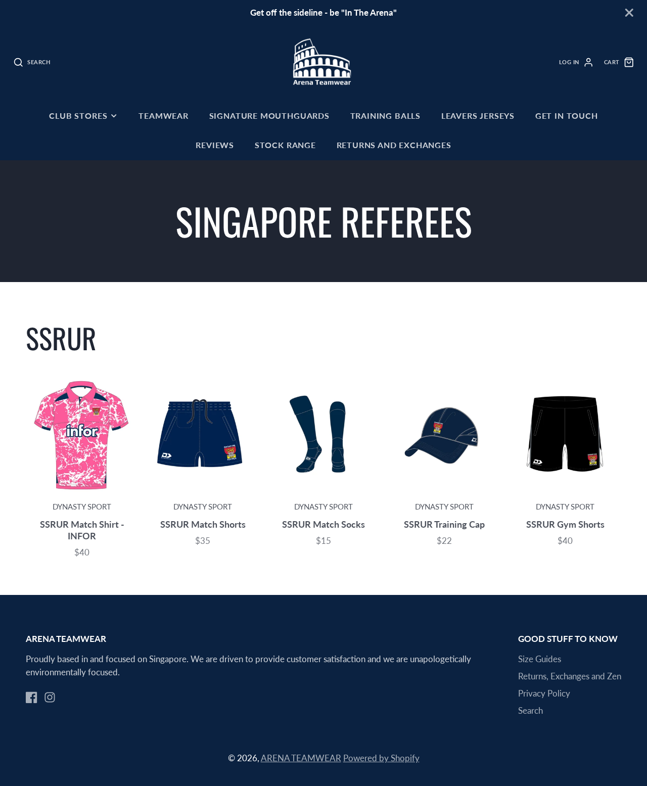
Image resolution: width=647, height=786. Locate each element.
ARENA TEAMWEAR (301, 758)
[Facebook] (31, 697)
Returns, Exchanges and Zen (569, 676)
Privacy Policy (544, 693)
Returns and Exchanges (394, 145)
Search (530, 710)
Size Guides (539, 659)
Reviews (215, 145)
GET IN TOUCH (566, 115)
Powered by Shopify (381, 758)
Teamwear (163, 115)
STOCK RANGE (285, 145)
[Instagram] (50, 697)
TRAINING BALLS (385, 115)
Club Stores (78, 115)
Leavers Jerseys (478, 115)
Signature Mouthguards (269, 115)
